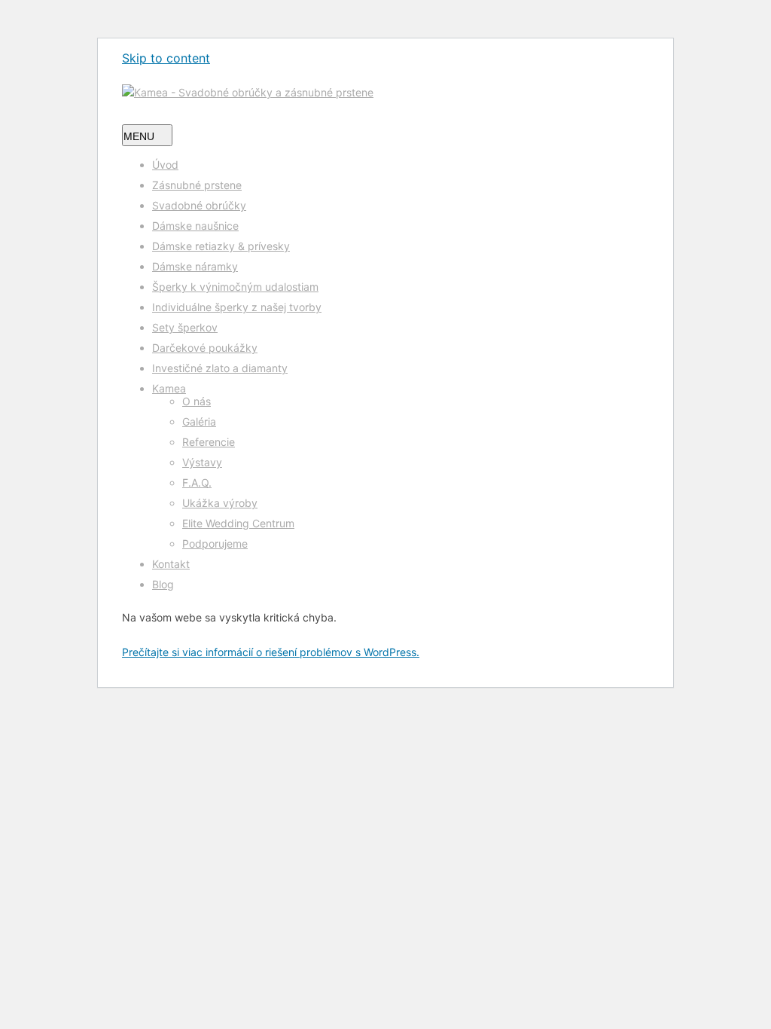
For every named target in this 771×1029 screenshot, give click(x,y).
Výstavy (202, 462)
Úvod (165, 164)
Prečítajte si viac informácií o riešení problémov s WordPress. (270, 652)
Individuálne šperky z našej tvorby (237, 307)
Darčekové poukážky (205, 347)
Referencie (208, 441)
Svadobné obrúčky (199, 205)
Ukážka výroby (220, 502)
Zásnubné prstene (197, 185)
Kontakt (171, 563)
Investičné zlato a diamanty (220, 368)
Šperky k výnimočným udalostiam (235, 286)
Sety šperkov (185, 327)
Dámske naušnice (195, 225)
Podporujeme (215, 543)
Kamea (169, 388)
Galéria (199, 421)
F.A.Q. (197, 482)
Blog (163, 584)
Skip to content (166, 58)
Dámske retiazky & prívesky (221, 246)
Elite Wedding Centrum (238, 523)
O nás (196, 401)
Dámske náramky (195, 266)
